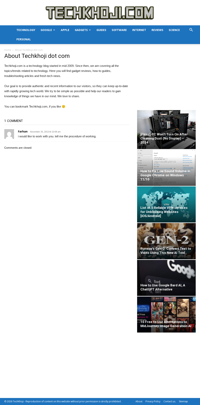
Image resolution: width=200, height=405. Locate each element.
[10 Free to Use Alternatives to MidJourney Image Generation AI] (166, 314)
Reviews (157, 30)
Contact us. (169, 401)
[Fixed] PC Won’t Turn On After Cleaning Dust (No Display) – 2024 (164, 138)
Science (174, 30)
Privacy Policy (153, 401)
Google (46, 30)
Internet (139, 30)
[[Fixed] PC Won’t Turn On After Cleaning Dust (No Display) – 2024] (166, 129)
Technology (25, 30)
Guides (101, 30)
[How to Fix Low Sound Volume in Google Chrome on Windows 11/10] (166, 168)
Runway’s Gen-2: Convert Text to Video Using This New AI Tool (165, 251)
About (139, 401)
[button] (191, 30)
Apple (65, 30)
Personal (23, 39)
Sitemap (183, 401)
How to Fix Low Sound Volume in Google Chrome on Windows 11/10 (165, 175)
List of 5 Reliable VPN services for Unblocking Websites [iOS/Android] (164, 212)
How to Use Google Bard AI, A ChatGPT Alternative (162, 287)
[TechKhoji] (100, 13)
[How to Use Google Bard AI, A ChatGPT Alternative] (166, 278)
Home (7, 50)
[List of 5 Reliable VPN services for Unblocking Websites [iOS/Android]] (166, 204)
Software (119, 30)
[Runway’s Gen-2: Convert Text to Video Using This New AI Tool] (166, 241)
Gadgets (81, 30)
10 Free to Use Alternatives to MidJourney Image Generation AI (165, 324)
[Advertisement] (166, 78)
